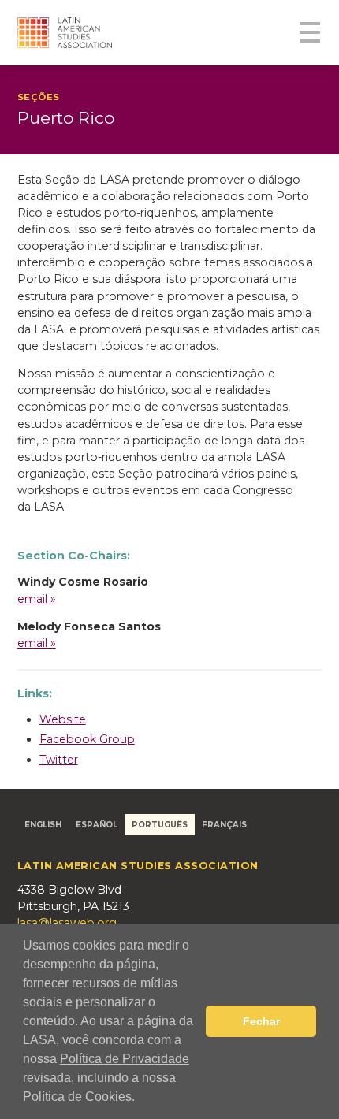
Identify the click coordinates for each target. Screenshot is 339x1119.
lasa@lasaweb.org (67, 923)
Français (224, 824)
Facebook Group (87, 739)
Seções (38, 96)
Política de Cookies (77, 1096)
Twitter (58, 760)
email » (36, 599)
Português (160, 824)
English (42, 824)
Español (96, 824)
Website (62, 719)
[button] (140, 1098)
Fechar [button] (261, 1021)
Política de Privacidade (124, 1058)
